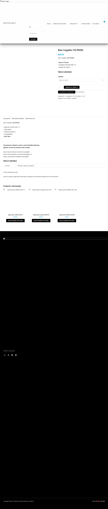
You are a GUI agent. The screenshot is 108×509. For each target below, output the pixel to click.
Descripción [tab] (6, 118)
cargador (74, 98)
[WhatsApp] (4, 355)
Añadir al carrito (72, 87)
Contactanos (85, 23)
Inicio (49, 23)
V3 (82, 96)
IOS (74, 96)
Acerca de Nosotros (59, 23)
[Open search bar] (30, 27)
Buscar (33, 39)
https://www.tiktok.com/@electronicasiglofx (16, 156)
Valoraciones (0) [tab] (30, 118)
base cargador (67, 98)
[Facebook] (12, 355)
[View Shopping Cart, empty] (103, 23)
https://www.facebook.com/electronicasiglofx (16, 152)
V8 (84, 96)
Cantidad (60, 76)
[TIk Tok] (8, 355)
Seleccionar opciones (15, 220)
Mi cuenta (96, 23)
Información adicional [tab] (18, 118)
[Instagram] (16, 355)
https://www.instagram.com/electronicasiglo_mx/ (17, 154)
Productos (73, 23)
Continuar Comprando (67, 92)
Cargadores (69, 96)
